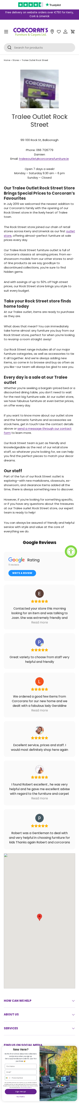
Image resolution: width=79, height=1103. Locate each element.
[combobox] (8, 1078)
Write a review (22, 573)
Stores (15, 60)
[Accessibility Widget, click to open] (71, 551)
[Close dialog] (74, 1048)
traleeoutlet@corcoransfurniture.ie (44, 159)
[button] (73, 31)
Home (7, 60)
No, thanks (21, 1096)
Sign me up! (21, 1091)
